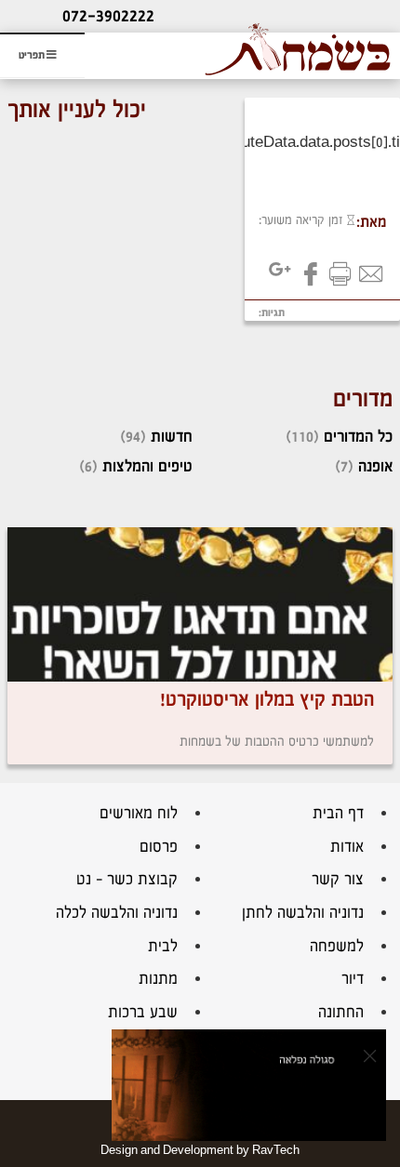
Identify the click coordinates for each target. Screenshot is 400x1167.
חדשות (172, 436)
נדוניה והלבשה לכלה (117, 913)
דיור (352, 979)
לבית (163, 946)
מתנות (158, 979)
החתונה (341, 1012)
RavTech (276, 1150)
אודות (347, 846)
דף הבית (338, 813)
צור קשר (338, 879)
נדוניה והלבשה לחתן (303, 913)
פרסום (159, 846)
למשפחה (337, 946)
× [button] (370, 1055)
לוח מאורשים (139, 813)
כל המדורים (358, 436)
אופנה (375, 466)
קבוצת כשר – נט (127, 879)
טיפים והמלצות (147, 466)
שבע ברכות (143, 1012)
